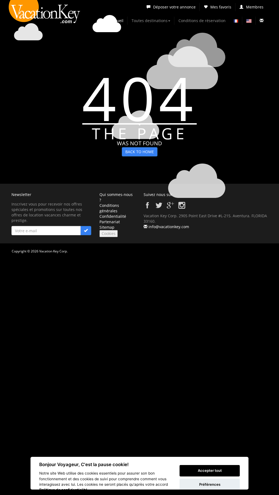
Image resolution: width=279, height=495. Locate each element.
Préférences (209, 484)
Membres (254, 7)
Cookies (109, 233)
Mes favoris (220, 7)
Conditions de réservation (202, 20)
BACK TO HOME (139, 151)
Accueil (116, 20)
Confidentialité (112, 216)
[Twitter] (159, 207)
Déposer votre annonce (174, 7)
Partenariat (109, 221)
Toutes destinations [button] (150, 20)
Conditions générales (109, 208)
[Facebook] (147, 207)
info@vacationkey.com (168, 226)
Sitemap (106, 227)
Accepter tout (210, 470)
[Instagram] (182, 207)
